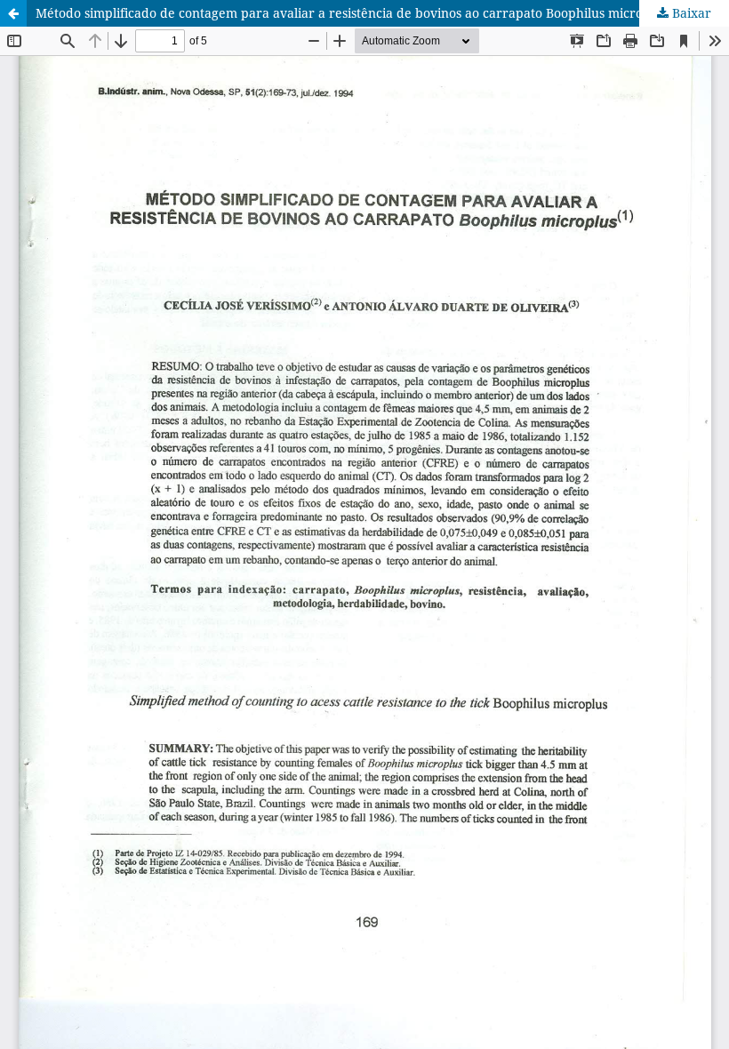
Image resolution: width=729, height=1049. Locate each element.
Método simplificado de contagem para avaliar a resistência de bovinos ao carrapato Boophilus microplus (352, 12)
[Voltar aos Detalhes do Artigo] (13, 13)
